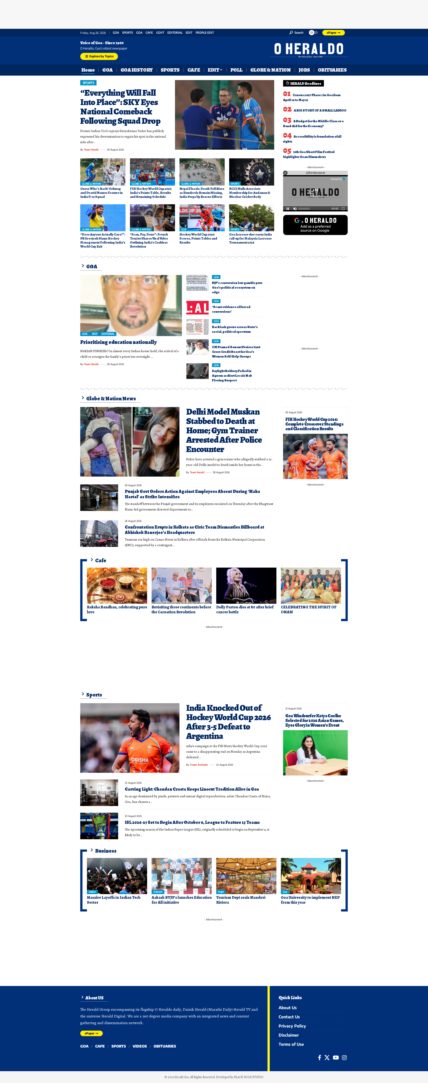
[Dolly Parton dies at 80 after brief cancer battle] (246, 586)
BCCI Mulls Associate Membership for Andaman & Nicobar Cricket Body (249, 192)
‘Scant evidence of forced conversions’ (231, 309)
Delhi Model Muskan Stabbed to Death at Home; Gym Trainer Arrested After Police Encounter (224, 430)
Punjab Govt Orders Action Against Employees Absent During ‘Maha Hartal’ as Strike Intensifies (192, 494)
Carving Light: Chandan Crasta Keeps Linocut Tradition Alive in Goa (192, 789)
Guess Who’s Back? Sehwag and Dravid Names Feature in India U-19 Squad (101, 192)
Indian (92, 891)
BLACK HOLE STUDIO (248, 1077)
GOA (116, 32)
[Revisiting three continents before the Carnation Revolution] (182, 586)
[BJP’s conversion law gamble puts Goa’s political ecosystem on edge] (197, 283)
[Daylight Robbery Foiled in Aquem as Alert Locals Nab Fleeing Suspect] (197, 371)
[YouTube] (336, 1057)
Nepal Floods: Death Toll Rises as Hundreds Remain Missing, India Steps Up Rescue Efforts (201, 192)
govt (160, 32)
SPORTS (127, 32)
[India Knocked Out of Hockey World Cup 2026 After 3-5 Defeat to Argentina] (129, 738)
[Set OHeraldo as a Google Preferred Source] (315, 224)
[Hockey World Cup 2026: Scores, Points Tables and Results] (202, 217)
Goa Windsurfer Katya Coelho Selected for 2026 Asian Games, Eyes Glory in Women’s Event (314, 720)
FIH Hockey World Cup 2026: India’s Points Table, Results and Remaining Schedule (151, 192)
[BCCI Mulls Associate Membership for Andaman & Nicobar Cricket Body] (251, 172)
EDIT (189, 32)
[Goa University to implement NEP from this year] (311, 876)
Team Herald (91, 149)
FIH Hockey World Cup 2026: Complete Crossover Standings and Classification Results (314, 424)
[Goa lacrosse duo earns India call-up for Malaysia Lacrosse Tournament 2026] (251, 217)
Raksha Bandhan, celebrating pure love (117, 609)
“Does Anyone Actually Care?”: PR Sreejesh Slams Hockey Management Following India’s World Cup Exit (102, 240)
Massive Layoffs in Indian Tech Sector (113, 900)
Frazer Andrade (199, 764)
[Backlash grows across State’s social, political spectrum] (197, 327)
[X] (327, 1057)
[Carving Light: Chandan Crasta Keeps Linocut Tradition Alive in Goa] (99, 792)
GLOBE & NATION (91, 183)
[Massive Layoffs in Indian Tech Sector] (117, 876)
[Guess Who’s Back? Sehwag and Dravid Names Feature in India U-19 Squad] (103, 172)
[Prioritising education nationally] (131, 305)
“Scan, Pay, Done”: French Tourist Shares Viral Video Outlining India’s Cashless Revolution (149, 240)
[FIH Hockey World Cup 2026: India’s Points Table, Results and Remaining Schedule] (152, 172)
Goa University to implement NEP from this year (310, 900)
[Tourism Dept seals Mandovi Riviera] (246, 876)
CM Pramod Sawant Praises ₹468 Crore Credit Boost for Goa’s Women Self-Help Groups (236, 352)
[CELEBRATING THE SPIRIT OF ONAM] (311, 586)
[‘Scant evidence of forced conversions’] (197, 307)
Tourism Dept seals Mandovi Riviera (240, 900)
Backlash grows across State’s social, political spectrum (235, 329)
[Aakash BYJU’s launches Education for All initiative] (182, 876)
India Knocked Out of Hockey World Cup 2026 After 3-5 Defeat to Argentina (228, 722)
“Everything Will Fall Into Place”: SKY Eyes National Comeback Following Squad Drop (120, 107)
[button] (296, 32)
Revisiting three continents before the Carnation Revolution (181, 609)
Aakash (157, 891)
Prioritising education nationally (118, 342)
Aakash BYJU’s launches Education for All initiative (182, 900)
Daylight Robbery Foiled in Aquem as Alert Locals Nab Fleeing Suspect (232, 375)
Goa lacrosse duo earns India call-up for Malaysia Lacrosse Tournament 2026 (250, 238)
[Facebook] (319, 1057)
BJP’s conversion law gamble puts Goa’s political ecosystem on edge (237, 287)
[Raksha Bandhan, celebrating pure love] (117, 586)
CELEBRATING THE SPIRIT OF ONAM (308, 609)
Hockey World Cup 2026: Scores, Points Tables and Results (198, 238)
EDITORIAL (175, 32)
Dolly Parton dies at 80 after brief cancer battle (245, 609)
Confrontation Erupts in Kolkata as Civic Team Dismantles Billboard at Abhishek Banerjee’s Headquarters (194, 529)
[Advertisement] (214, 13)
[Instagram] (344, 1057)
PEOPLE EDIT (205, 32)
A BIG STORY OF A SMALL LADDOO (320, 110)
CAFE (149, 32)
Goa (139, 32)
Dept (221, 891)
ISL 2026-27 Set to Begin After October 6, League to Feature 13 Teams (192, 822)
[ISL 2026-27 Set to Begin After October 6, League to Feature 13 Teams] (99, 826)
